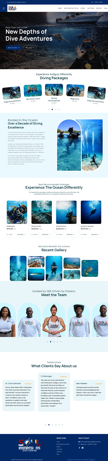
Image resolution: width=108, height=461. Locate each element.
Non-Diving (29, 47)
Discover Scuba (36, 226)
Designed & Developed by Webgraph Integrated (81, 460)
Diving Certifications (33, 100)
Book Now (20, 234)
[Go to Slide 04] (59, 109)
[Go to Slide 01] (49, 109)
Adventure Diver (61, 226)
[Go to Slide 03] (55, 109)
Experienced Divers (74, 98)
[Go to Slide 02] (52, 109)
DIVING (83, 8)
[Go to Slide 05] (60, 341)
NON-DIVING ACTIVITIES (71, 8)
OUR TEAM (90, 8)
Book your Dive (12, 47)
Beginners (54, 98)
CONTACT (99, 8)
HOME (60, 8)
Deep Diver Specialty (87, 226)
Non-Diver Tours (12, 101)
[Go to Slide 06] (62, 424)
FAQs (105, 8)
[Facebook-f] (79, 448)
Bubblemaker (11, 226)
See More (12, 103)
